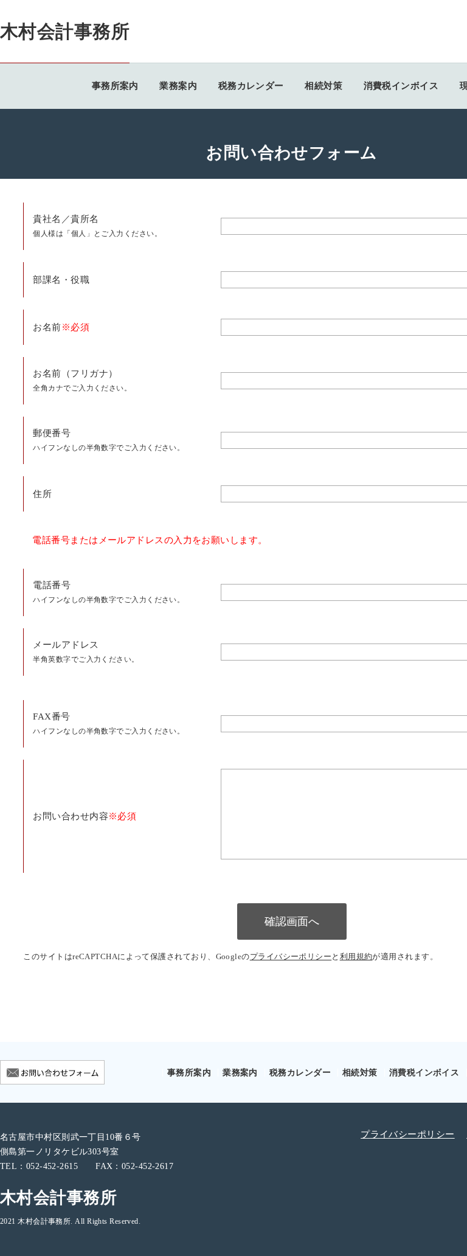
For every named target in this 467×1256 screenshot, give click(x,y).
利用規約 (356, 956)
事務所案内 (115, 86)
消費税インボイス (401, 86)
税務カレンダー (251, 86)
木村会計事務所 (65, 31)
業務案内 (178, 86)
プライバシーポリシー (291, 956)
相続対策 (323, 86)
